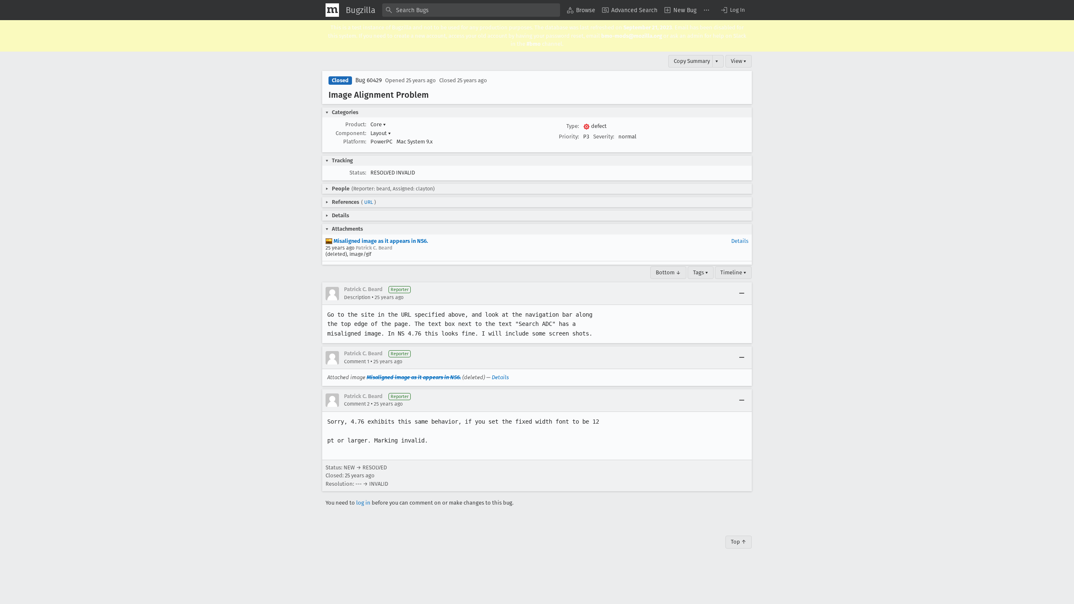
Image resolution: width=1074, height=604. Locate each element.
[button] (732, 10)
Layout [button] (380, 133)
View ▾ (738, 61)
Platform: (354, 141)
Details (739, 241)
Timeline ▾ (733, 272)
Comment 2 (357, 404)
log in (363, 503)
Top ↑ (738, 542)
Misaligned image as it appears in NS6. (380, 241)
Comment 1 (356, 361)
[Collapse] (741, 293)
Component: (351, 133)
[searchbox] (471, 10)
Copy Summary (692, 61)
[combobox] (471, 10)
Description (357, 297)
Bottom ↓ (668, 272)
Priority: (569, 136)
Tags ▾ (700, 272)
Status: (357, 172)
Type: (572, 126)
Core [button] (378, 124)
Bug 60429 (368, 80)
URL (368, 202)
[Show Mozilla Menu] (332, 10)
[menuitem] (581, 10)
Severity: (603, 136)
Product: (355, 124)
